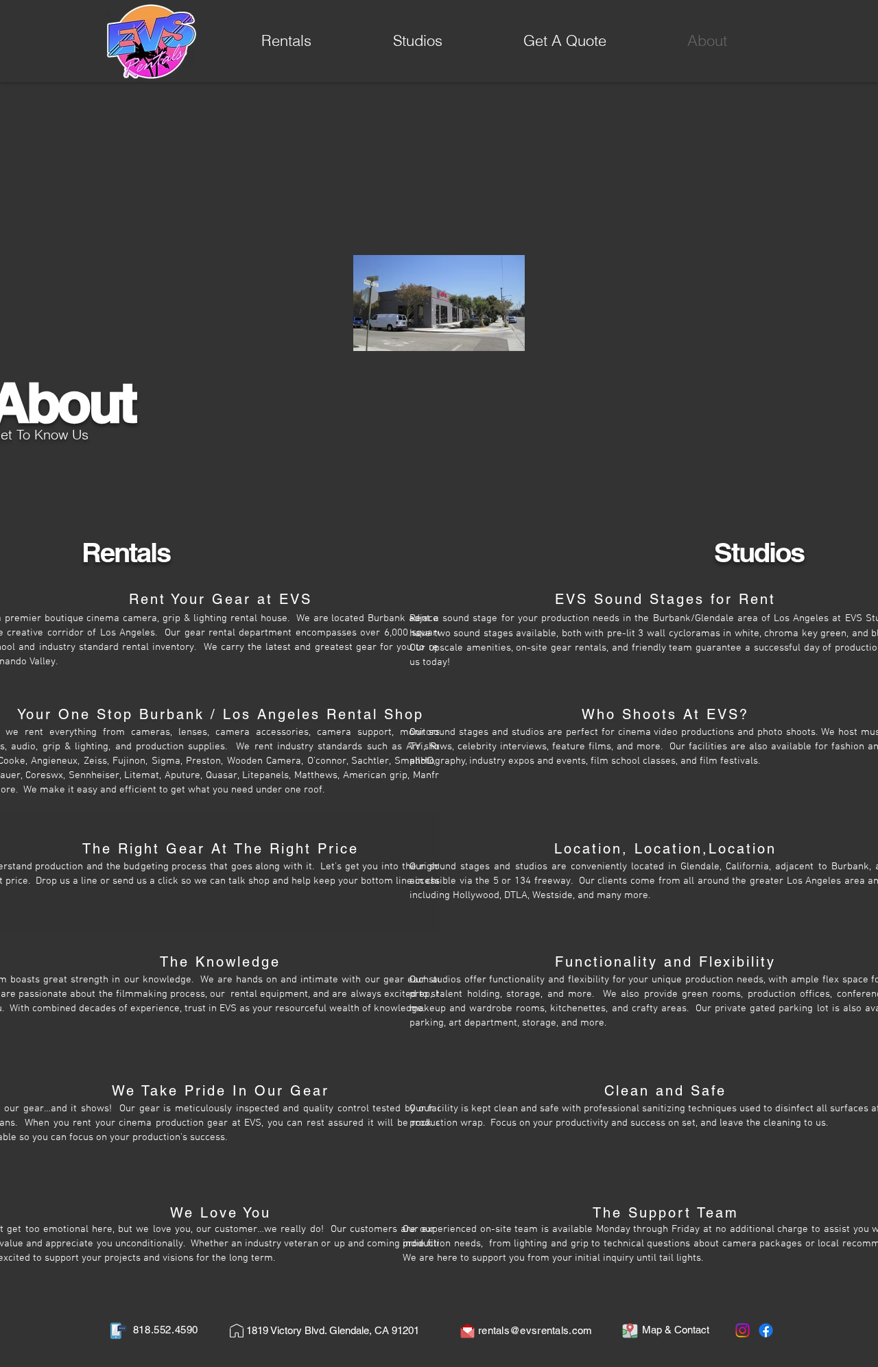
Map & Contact (675, 1329)
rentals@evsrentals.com (535, 1330)
